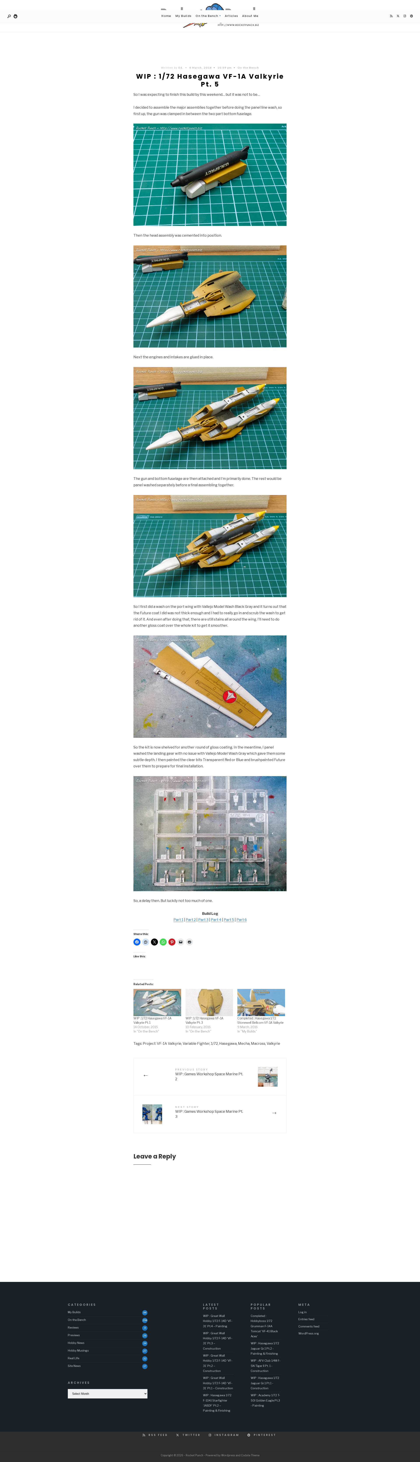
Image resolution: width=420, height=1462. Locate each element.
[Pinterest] (411, 16)
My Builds (183, 16)
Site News (74, 1366)
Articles (231, 16)
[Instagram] (405, 16)
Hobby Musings (78, 1350)
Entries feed (306, 1319)
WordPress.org (308, 1333)
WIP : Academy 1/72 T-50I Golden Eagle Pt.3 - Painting (265, 1400)
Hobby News (76, 1343)
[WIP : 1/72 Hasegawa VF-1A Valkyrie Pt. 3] (209, 1002)
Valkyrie (273, 1043)
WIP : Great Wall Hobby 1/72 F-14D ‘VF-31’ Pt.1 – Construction (218, 1383)
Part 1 (178, 920)
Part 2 (191, 920)
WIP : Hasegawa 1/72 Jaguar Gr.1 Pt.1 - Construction (265, 1383)
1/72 (214, 1043)
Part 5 (229, 920)
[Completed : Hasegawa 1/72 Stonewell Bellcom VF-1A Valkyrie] (261, 1002)
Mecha (244, 1043)
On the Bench (207, 16)
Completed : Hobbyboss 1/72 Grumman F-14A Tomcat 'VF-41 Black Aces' (264, 1326)
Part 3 (203, 920)
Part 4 (216, 920)
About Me (250, 16)
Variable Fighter (196, 1043)
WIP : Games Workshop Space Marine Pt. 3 (209, 1112)
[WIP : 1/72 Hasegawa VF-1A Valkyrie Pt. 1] (157, 1002)
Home (166, 16)
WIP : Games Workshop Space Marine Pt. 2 (209, 1074)
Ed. (181, 67)
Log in (302, 1312)
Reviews (73, 1327)
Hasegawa (228, 1043)
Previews (74, 1335)
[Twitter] (398, 16)
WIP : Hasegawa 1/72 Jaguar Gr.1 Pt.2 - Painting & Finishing (265, 1348)
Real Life (73, 1358)
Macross (258, 1043)
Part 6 (241, 920)
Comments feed (308, 1326)
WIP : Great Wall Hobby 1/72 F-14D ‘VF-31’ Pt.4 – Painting (217, 1321)
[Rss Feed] (391, 16)
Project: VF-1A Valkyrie (162, 1043)
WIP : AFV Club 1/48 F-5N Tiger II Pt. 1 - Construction (265, 1366)
